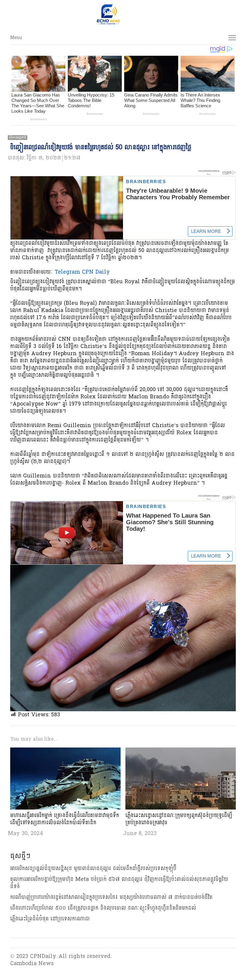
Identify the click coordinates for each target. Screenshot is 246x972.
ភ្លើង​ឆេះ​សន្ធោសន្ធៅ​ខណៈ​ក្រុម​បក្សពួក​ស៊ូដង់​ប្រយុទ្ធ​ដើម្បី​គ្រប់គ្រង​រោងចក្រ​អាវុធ (178, 819)
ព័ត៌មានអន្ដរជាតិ (17, 137)
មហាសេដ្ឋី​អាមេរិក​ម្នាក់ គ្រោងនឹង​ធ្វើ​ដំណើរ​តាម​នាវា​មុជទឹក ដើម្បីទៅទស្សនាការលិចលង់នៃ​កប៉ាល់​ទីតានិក (64, 819)
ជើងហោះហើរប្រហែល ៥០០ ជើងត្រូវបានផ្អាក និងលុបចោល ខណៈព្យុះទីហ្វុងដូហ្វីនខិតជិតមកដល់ (103, 908)
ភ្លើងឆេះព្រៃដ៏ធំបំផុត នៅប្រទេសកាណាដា (50, 919)
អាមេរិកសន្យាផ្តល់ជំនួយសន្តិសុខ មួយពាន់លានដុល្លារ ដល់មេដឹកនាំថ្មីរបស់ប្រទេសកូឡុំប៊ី (93, 868)
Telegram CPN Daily (82, 272)
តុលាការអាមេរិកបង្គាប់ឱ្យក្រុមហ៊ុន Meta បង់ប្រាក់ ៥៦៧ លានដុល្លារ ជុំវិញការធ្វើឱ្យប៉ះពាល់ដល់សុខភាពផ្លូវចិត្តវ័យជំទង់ (119, 882)
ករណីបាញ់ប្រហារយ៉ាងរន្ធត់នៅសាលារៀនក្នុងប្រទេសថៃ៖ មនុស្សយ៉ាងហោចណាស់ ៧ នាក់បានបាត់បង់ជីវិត (111, 897)
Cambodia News (32, 963)
